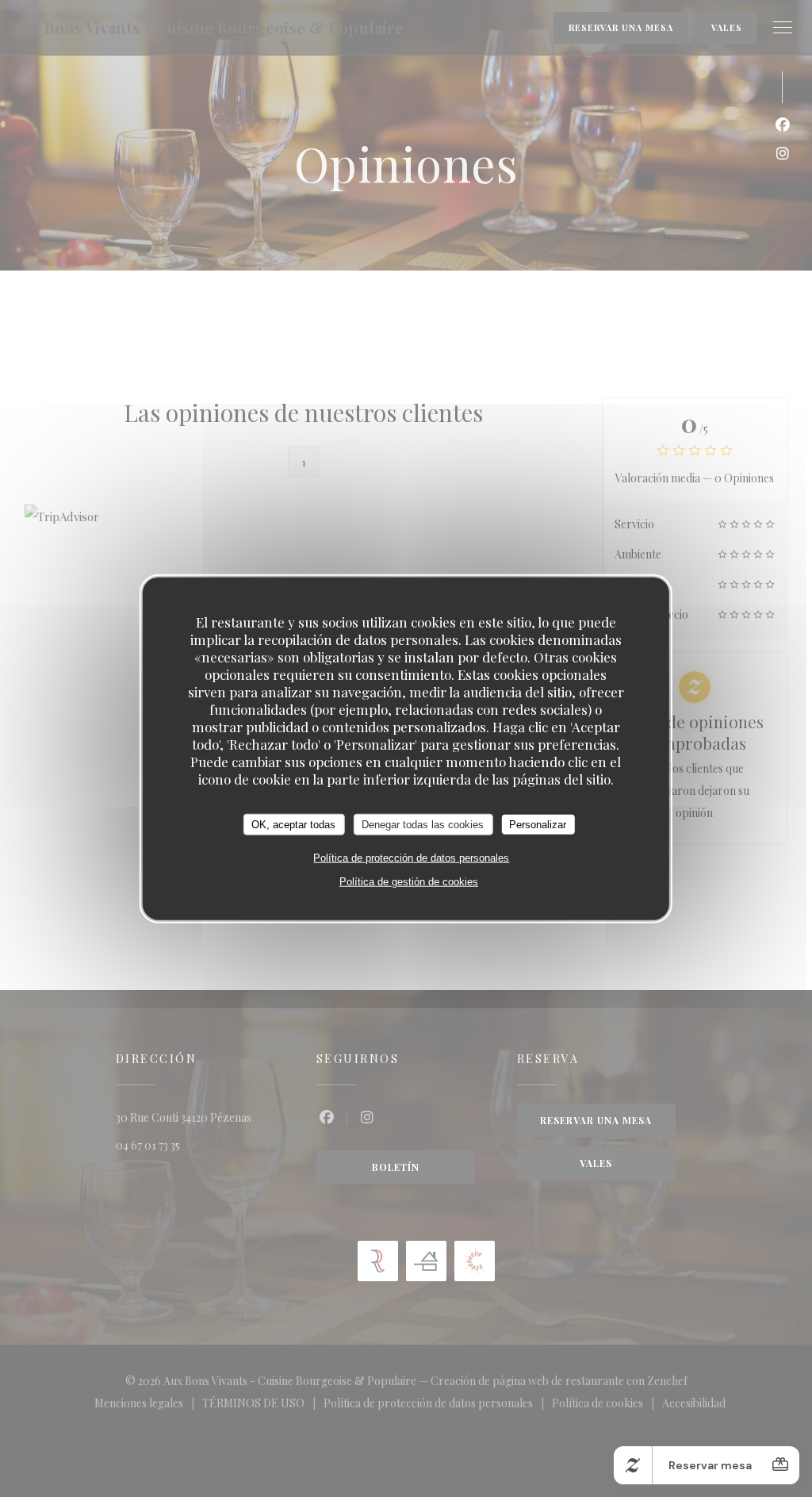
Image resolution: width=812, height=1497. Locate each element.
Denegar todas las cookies (423, 824)
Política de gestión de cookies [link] (408, 882)
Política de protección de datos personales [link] (411, 858)
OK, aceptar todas (293, 824)
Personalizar (537, 824)
